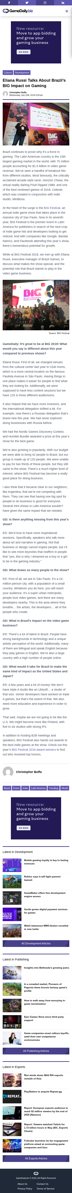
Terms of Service (45, 1188)
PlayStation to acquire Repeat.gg (43, 1091)
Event (16, 788)
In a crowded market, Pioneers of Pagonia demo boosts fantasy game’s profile (45, 987)
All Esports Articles (36, 1158)
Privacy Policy (25, 1188)
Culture (8, 72)
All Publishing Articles (36, 1051)
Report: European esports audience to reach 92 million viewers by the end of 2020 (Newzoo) (46, 1111)
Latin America (38, 788)
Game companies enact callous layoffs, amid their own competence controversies (46, 1036)
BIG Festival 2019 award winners (34, 749)
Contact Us (42, 1184)
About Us (22, 1184)
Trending (53, 788)
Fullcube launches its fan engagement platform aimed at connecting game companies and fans (46, 1144)
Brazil (7, 788)
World (65, 788)
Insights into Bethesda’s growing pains (46, 967)
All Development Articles (36, 943)
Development (22, 72)
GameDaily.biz (22, 1178)
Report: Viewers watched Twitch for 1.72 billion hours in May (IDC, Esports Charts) (46, 1127)
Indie (25, 788)
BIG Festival (52, 208)
